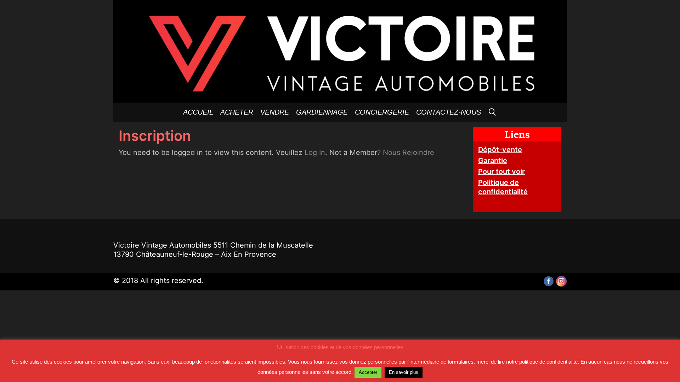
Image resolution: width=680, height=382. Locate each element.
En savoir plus (403, 372)
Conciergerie (382, 112)
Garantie (492, 160)
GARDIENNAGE (322, 112)
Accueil (198, 112)
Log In (315, 152)
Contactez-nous (448, 112)
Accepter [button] (368, 372)
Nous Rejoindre (408, 152)
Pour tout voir (501, 171)
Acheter (236, 112)
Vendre (274, 112)
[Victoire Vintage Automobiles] (340, 50)
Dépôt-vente (500, 149)
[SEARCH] (492, 112)
